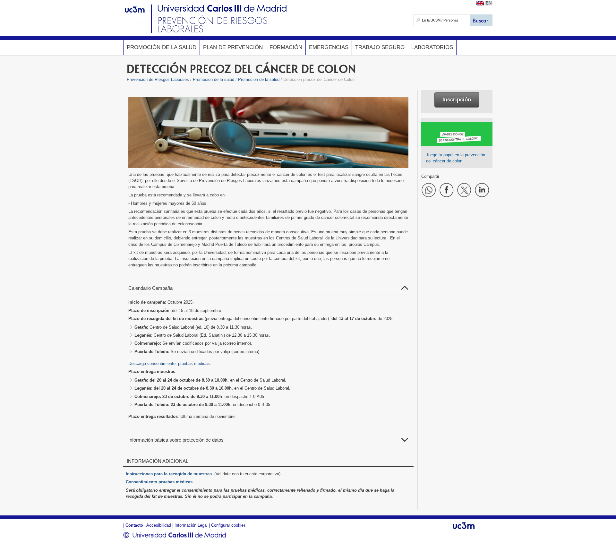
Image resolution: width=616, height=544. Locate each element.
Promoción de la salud (161, 47)
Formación (286, 47)
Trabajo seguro (380, 47)
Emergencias (328, 47)
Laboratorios (432, 47)
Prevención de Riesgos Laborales (158, 79)
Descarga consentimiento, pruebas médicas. (169, 363)
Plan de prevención (233, 47)
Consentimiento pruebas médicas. (160, 481)
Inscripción (456, 100)
